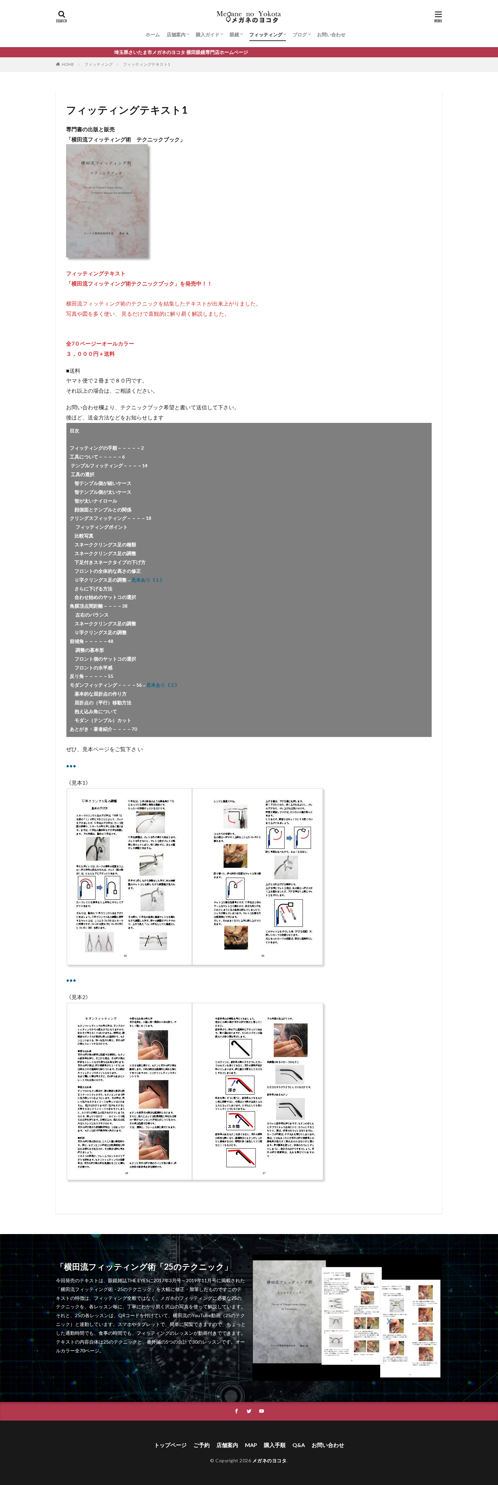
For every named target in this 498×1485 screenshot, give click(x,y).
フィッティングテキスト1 (146, 64)
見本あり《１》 (148, 580)
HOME (68, 64)
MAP (251, 1445)
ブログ (300, 34)
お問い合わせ (331, 34)
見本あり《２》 (163, 685)
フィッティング (266, 34)
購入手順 (275, 1445)
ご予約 (201, 1445)
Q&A (298, 1445)
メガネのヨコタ (269, 1460)
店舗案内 (176, 34)
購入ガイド (208, 34)
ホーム (153, 34)
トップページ (170, 1445)
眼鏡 (234, 34)
